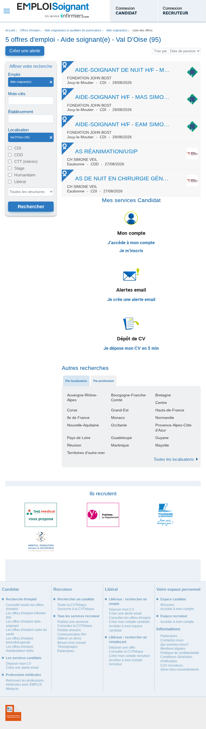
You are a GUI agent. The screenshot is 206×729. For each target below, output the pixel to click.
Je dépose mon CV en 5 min (131, 348)
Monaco (118, 417)
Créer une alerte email (22, 668)
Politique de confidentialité (179, 653)
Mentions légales (172, 648)
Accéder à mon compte (177, 609)
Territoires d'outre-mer (86, 453)
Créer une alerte (24, 51)
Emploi (14, 74)
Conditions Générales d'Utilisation (176, 659)
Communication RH (71, 634)
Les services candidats (24, 658)
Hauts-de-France (169, 410)
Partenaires (65, 651)
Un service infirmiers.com (67, 15)
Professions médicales (23, 675)
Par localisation (76, 380)
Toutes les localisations (174, 459)
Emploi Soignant (53, 11)
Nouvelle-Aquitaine (83, 425)
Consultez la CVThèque (74, 626)
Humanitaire (24, 175)
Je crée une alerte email (131, 299)
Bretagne (163, 395)
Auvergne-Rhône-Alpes (82, 397)
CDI (17, 148)
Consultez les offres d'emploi (130, 618)
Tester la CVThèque (71, 605)
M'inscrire (167, 605)
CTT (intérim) (26, 161)
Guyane (162, 438)
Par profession (103, 380)
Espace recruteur (173, 616)
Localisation (18, 130)
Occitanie (119, 425)
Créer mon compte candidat (129, 622)
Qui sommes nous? (174, 644)
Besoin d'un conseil (71, 643)
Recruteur (62, 589)
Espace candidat (173, 599)
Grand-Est (119, 410)
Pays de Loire (78, 438)
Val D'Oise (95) (19, 137)
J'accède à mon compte (131, 243)
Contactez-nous (171, 640)
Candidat (10, 589)
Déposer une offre (122, 647)
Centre (161, 402)
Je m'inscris (131, 251)
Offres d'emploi (29, 30)
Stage (19, 168)
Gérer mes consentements (179, 669)
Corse (72, 410)
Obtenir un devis (69, 638)
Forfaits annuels (69, 630)
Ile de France (78, 417)
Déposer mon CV (18, 663)
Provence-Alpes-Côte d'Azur (173, 427)
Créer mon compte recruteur (129, 656)
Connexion (126, 10)
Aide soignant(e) (116, 30)
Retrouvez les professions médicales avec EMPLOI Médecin (25, 685)
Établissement (20, 111)
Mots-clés (16, 93)
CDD (18, 155)
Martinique (120, 445)
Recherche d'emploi (21, 599)
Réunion (74, 445)
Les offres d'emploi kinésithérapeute (19, 641)
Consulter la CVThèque (126, 651)
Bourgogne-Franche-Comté (129, 397)
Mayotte (162, 445)
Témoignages (67, 647)
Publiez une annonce (73, 622)
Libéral (20, 182)
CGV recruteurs (171, 665)
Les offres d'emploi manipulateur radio (20, 649)
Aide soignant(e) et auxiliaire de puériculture (73, 30)
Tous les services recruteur (78, 616)
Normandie (164, 417)
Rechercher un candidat (75, 599)
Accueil (10, 30)
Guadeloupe (121, 438)
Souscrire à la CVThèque (75, 609)
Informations (168, 629)
